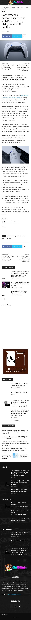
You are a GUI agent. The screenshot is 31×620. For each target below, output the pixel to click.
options (23, 236)
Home (3, 7)
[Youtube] (19, 606)
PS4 (3, 238)
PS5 (7, 238)
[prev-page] (3, 299)
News (7, 7)
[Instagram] (15, 606)
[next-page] (5, 299)
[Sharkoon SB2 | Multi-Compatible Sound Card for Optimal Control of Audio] (6, 284)
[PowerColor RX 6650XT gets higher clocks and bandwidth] (6, 293)
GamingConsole (16, 236)
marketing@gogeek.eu (14, 594)
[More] (24, 36)
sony (10, 238)
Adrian (13, 278)
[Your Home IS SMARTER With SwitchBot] (6, 505)
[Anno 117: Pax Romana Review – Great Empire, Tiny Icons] (6, 386)
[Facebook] (11, 606)
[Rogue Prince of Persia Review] (6, 394)
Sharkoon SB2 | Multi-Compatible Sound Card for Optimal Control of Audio (20, 284)
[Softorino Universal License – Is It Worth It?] (6, 513)
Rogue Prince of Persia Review (19, 392)
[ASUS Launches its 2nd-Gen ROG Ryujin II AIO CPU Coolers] (6, 521)
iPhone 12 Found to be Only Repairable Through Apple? (8, 67)
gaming (9, 236)
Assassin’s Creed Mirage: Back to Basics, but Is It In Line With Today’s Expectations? (20, 402)
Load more (15, 420)
